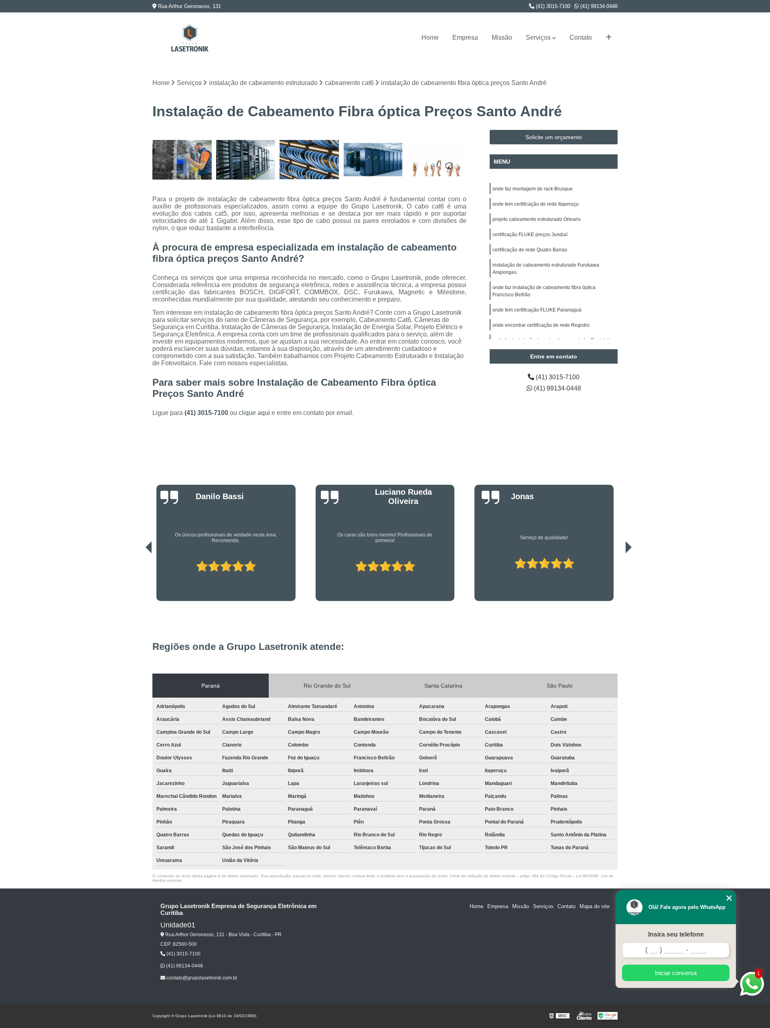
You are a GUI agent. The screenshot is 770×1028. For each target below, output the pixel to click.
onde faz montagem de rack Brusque (532, 189)
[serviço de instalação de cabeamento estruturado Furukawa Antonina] (436, 160)
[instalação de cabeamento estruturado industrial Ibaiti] (182, 160)
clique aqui (254, 412)
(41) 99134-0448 (598, 6)
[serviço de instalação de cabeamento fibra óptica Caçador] (373, 160)
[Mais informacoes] (609, 38)
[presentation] (137, 578)
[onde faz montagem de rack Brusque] (246, 160)
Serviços (538, 37)
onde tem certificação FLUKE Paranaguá (537, 310)
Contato (580, 37)
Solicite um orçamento (553, 137)
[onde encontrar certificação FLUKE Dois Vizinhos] (309, 160)
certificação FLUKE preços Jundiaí (529, 234)
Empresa (465, 37)
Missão (502, 37)
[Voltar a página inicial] (189, 38)
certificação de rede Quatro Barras (529, 250)
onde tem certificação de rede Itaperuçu (535, 204)
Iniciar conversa (676, 972)
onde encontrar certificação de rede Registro (541, 325)
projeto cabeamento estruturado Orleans (536, 219)
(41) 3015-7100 (552, 6)
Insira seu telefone (676, 934)
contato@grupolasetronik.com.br (201, 978)
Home (430, 37)
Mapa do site (595, 906)
